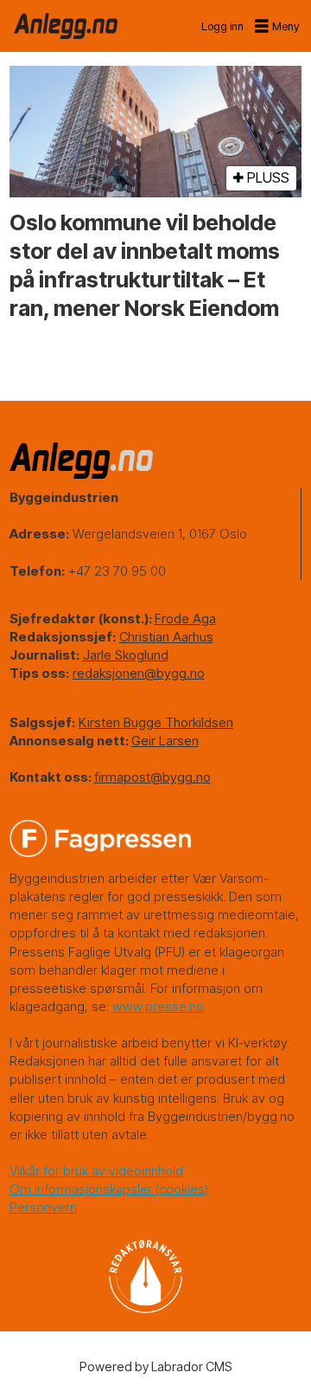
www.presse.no (158, 1006)
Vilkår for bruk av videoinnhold (96, 1171)
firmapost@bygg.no (152, 777)
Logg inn (222, 26)
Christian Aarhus (166, 636)
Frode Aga (185, 618)
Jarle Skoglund (125, 655)
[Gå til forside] (65, 26)
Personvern (43, 1207)
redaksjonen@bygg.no (139, 673)
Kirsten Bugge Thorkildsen (156, 722)
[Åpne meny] (278, 26)
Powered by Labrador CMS (155, 1366)
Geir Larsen (165, 740)
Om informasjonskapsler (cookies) (109, 1189)
